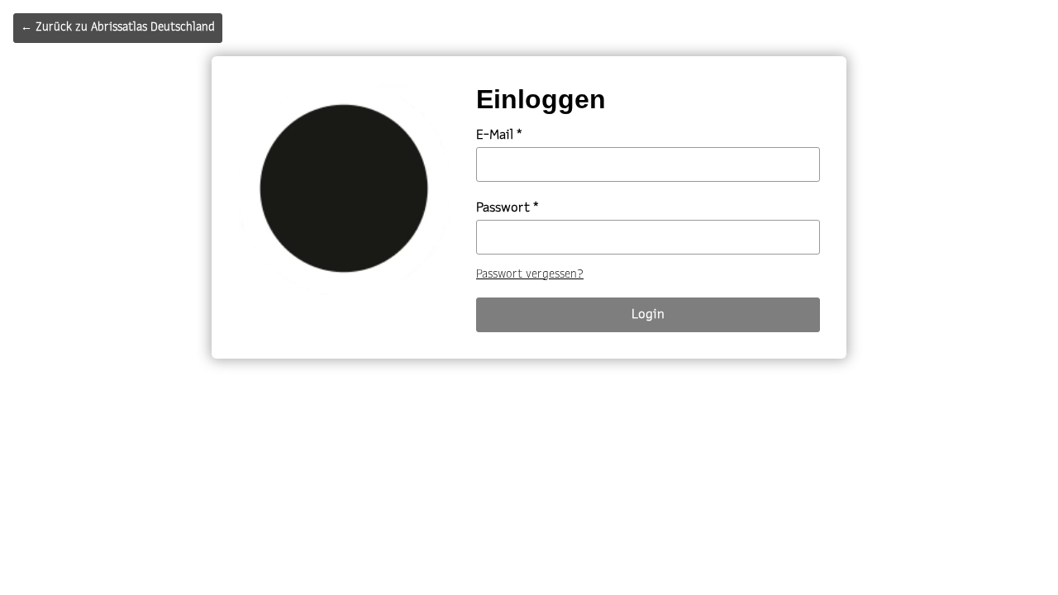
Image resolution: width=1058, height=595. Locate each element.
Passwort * (507, 208)
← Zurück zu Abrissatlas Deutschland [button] (118, 27)
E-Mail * (499, 135)
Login (648, 314)
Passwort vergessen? (530, 275)
